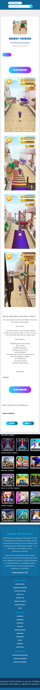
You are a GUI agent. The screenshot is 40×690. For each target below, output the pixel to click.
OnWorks (20, 620)
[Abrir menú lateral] (3, 5)
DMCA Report (20, 584)
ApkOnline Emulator (20, 655)
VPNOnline (20, 637)
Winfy (20, 640)
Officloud (20, 647)
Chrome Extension (20, 658)
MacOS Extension (20, 662)
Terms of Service (20, 601)
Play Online (20, 70)
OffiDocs (20, 616)
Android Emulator (20, 587)
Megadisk (20, 633)
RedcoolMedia (20, 630)
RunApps (20, 643)
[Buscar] (31, 6)
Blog (20, 608)
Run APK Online (20, 591)
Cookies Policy (20, 604)
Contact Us (20, 598)
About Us (20, 594)
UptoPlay (20, 623)
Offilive (20, 626)
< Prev (12, 423)
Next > (28, 423)
